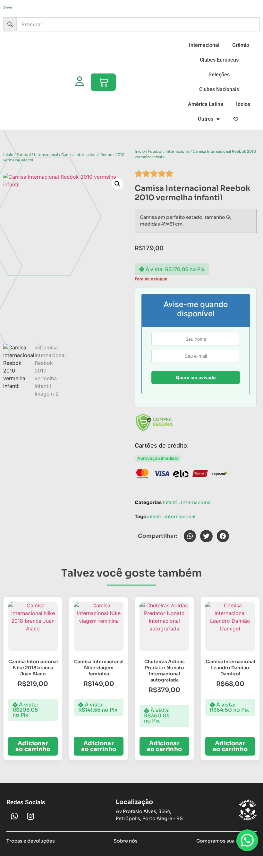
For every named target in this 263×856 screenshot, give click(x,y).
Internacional (204, 45)
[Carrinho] (103, 82)
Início (8, 154)
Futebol (24, 154)
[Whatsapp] (14, 816)
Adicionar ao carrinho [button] (32, 746)
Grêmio (240, 45)
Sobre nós (126, 841)
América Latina (205, 104)
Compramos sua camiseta (226, 841)
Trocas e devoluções (30, 841)
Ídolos (243, 104)
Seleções (219, 75)
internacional (180, 516)
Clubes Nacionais (219, 89)
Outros (205, 119)
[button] (117, 184)
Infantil (171, 502)
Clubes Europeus (219, 60)
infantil (155, 516)
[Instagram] (30, 816)
